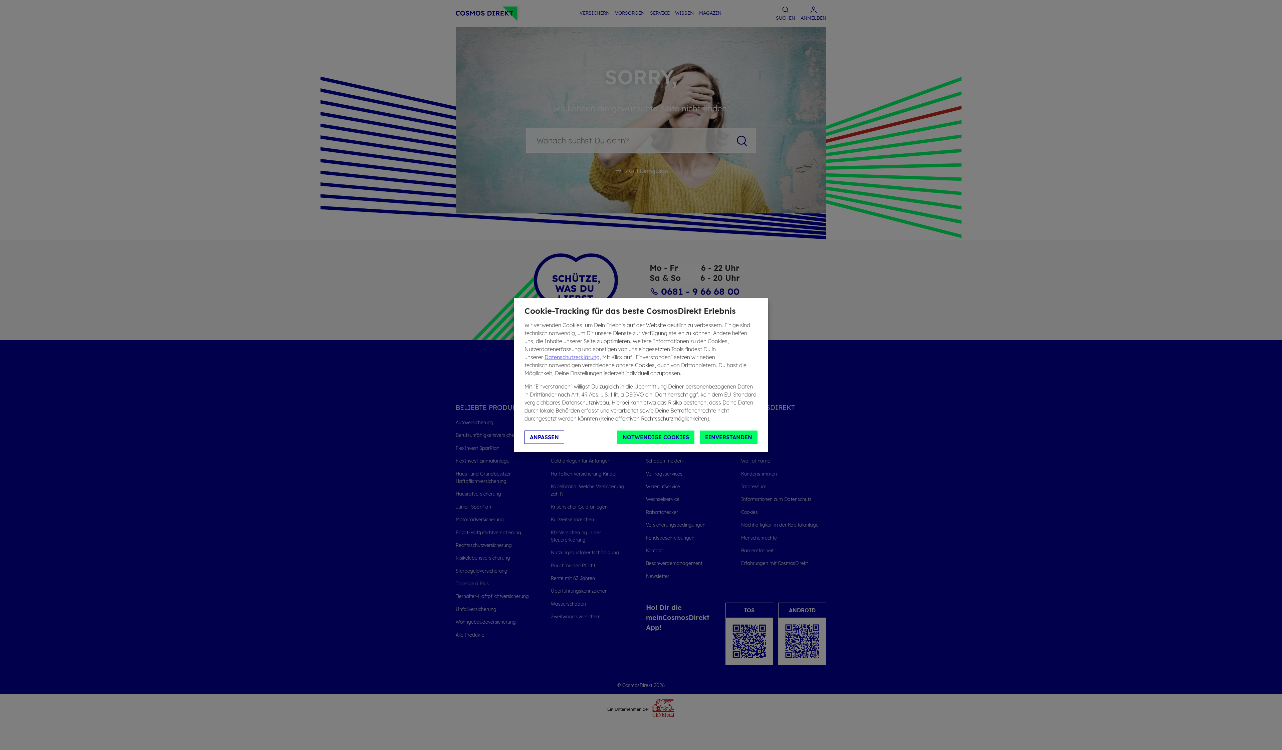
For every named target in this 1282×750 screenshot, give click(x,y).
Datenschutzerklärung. (573, 357)
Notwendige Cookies (656, 437)
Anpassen (544, 437)
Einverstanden (728, 437)
